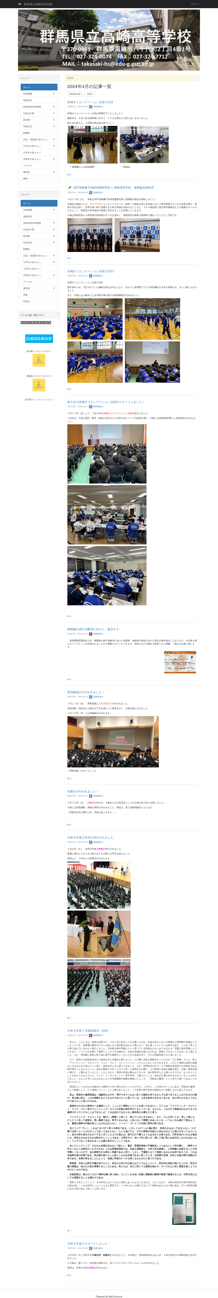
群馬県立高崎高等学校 (38, 4)
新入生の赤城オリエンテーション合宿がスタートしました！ (106, 402)
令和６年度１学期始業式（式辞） (88, 1030)
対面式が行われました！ (83, 791)
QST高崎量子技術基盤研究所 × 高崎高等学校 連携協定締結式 (113, 187)
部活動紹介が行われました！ (86, 692)
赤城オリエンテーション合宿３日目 (90, 102)
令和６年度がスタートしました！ (88, 1243)
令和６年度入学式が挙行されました (90, 837)
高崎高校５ (98, 633)
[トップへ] (109, 40)
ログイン (195, 4)
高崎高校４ (98, 106)
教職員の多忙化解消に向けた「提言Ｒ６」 (94, 629)
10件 (89, 93)
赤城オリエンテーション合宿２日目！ (91, 271)
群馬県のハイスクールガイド (39, 399)
